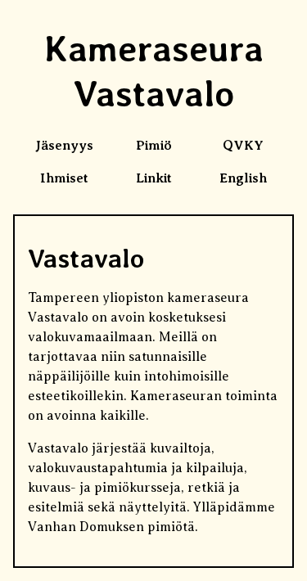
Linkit (154, 178)
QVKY (243, 145)
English (243, 178)
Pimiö (154, 145)
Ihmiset (64, 178)
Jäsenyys (64, 145)
